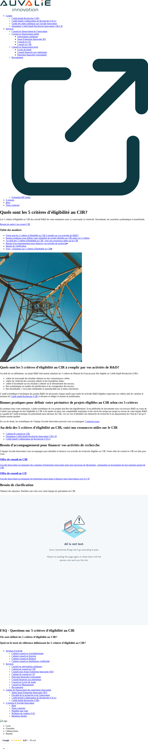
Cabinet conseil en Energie (24, 656)
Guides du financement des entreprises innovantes (28, 690)
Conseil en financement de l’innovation (29, 31)
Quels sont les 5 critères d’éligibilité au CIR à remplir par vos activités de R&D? (42, 235)
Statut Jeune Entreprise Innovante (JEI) (29, 692)
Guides (9, 15)
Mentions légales (19, 716)
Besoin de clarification (16, 246)
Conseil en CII (24, 42)
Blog (8, 202)
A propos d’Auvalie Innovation (20, 703)
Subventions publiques (27, 36)
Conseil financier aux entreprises (32, 52)
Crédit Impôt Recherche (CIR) (25, 18)
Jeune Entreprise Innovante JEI (31, 39)
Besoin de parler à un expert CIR (15, 224)
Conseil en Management (23, 684)
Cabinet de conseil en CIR (18, 433)
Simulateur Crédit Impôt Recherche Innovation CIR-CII (37, 26)
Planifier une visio (20, 711)
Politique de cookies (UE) (23, 713)
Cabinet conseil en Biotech (24, 658)
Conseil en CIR (24, 44)
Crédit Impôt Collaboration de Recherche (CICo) (34, 21)
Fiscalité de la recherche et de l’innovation (31, 695)
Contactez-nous (92, 421)
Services (9, 29)
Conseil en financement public (25, 34)
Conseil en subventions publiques (27, 666)
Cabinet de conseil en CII (23, 674)
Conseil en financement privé (25, 47)
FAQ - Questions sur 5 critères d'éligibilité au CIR (28, 249)
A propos (10, 200)
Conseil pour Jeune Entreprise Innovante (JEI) (33, 671)
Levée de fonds (24, 49)
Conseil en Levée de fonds (24, 682)
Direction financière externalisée (32, 55)
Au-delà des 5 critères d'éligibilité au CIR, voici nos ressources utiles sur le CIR (42, 240)
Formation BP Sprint (21, 197)
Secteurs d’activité (14, 651)
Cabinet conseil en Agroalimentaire (28, 653)
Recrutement (17, 687)
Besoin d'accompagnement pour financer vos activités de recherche (36, 243)
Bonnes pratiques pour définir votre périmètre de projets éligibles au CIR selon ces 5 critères (47, 238)
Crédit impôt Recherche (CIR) (24, 396)
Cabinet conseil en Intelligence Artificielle (31, 661)
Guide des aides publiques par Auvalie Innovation (34, 23)
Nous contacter (13, 205)
